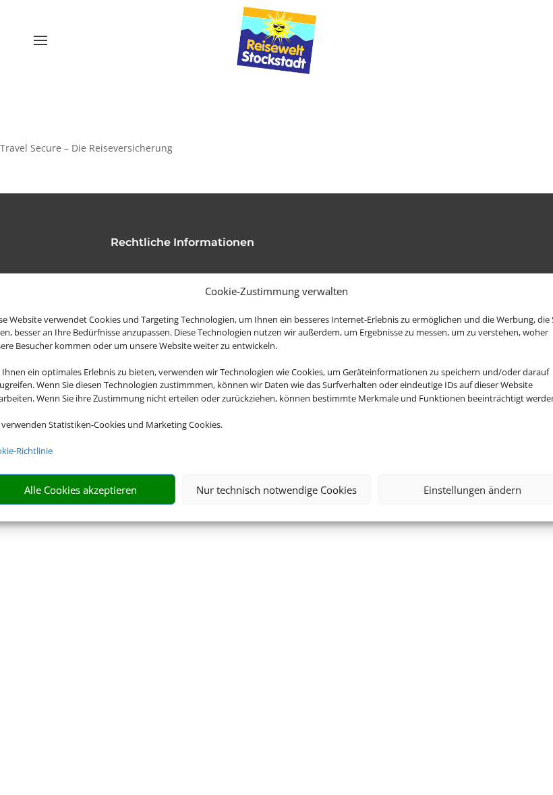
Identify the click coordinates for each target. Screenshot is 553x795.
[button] (276, 148)
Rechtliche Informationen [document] (182, 243)
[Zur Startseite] (277, 40)
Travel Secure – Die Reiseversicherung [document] (86, 147)
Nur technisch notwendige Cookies (276, 490)
